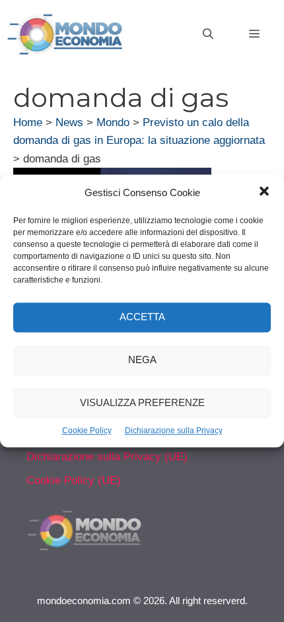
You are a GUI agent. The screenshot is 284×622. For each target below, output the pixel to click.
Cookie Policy (87, 430)
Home (27, 122)
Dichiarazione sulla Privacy (174, 430)
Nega (142, 360)
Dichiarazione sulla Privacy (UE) (107, 456)
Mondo (112, 122)
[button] (264, 192)
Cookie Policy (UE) (73, 480)
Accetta (142, 317)
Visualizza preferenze (142, 403)
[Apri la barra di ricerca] (208, 34)
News (69, 122)
